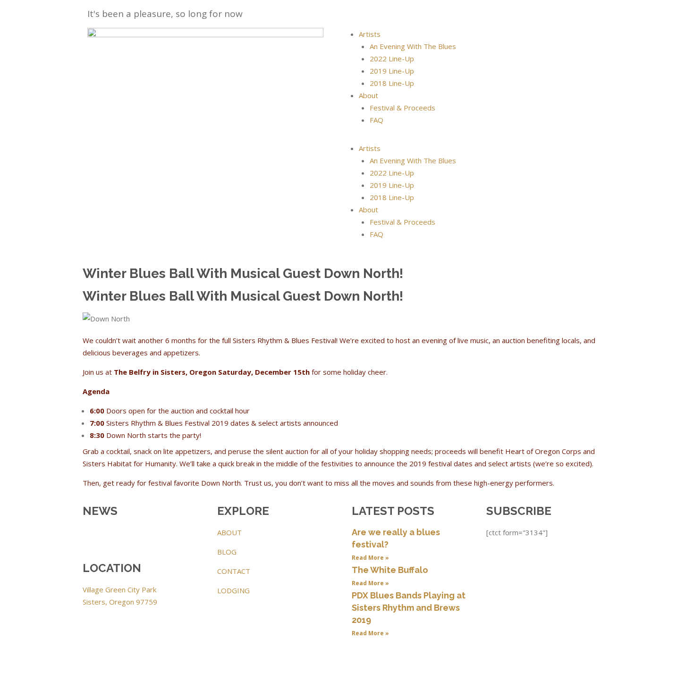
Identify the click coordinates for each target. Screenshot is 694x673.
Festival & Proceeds (402, 107)
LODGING (233, 590)
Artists (370, 34)
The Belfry (132, 372)
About (368, 95)
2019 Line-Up (392, 71)
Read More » (370, 558)
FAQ (376, 120)
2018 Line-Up (392, 83)
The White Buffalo (390, 570)
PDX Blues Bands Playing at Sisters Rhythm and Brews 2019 (408, 607)
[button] (479, 136)
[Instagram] (120, 538)
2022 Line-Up (392, 58)
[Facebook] (94, 538)
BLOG (227, 551)
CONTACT (233, 571)
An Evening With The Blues (413, 46)
